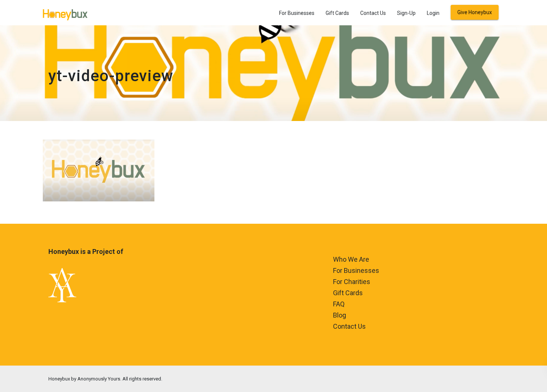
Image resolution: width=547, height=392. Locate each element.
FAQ (339, 304)
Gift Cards (337, 13)
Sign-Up (406, 13)
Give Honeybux (474, 12)
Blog (339, 315)
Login (433, 13)
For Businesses (296, 13)
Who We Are (351, 259)
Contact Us (373, 13)
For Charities (351, 282)
